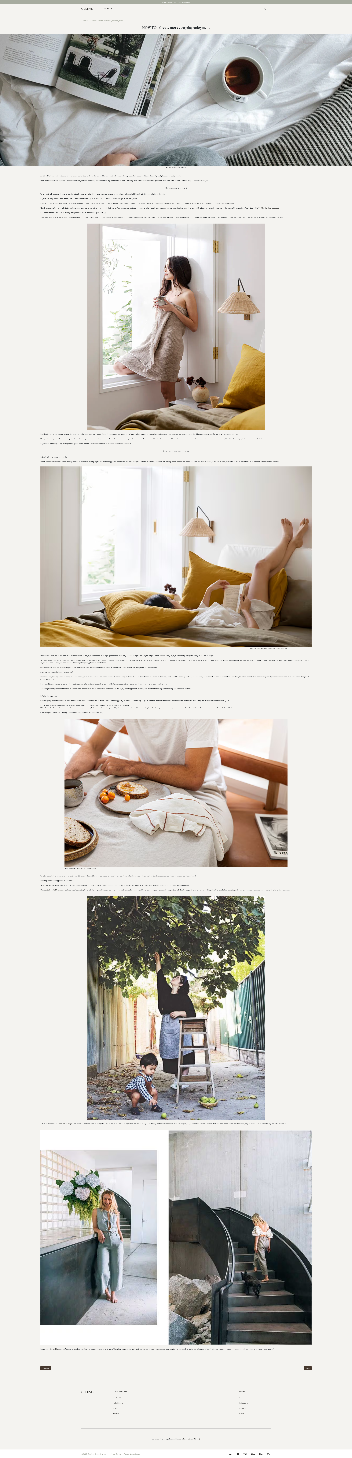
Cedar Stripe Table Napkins (86, 868)
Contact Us (107, 8)
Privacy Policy (115, 1454)
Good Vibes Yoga (65, 1124)
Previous (45, 1368)
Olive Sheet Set (281, 648)
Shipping (116, 1408)
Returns (116, 1413)
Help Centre (118, 1403)
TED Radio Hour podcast (268, 208)
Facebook (243, 1398)
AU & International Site (188, 1439)
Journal (85, 21)
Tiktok (241, 1413)
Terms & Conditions (132, 1454)
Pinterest (242, 1408)
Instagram (243, 1403)
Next (308, 1368)
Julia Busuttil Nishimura (55, 890)
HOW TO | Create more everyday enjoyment (107, 21)
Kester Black (55, 1349)
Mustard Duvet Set (268, 648)
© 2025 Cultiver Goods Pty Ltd (93, 1454)
